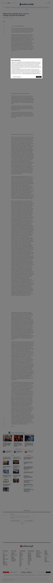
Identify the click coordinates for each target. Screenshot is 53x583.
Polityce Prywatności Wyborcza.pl (27, 73)
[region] (26, 68)
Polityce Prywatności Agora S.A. (36, 73)
